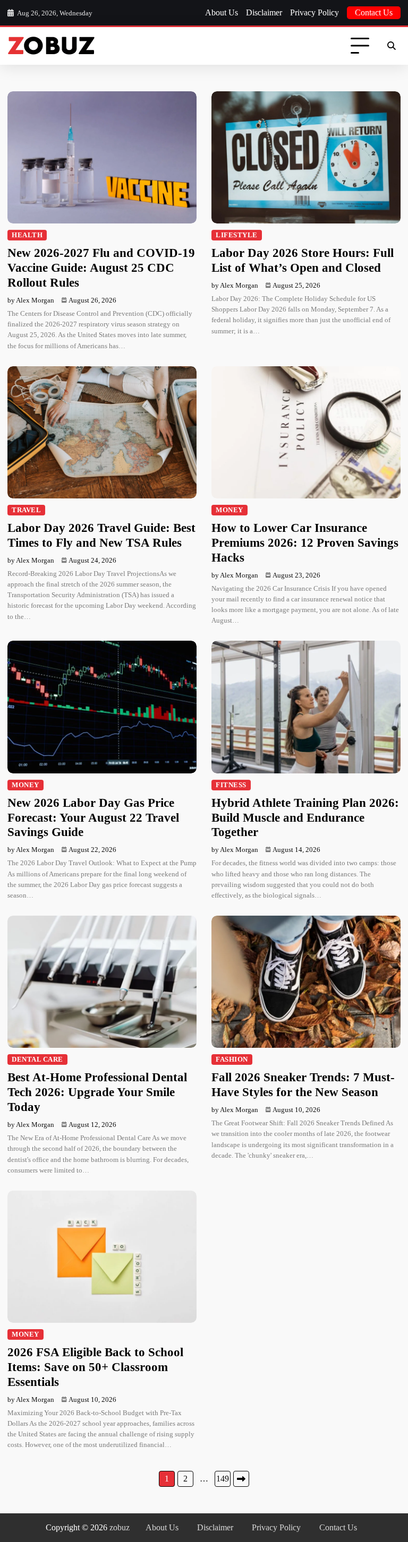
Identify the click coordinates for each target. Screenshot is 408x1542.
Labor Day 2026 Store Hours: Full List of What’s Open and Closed (302, 260)
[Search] (391, 46)
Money (229, 510)
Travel (26, 510)
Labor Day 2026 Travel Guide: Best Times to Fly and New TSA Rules (101, 535)
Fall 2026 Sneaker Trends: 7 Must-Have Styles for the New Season (303, 1084)
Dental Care (37, 1059)
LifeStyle (237, 235)
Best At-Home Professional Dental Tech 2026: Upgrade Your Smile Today (97, 1092)
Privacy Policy (314, 12)
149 (222, 1478)
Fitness (231, 785)
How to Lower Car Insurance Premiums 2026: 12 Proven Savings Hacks (304, 542)
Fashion (232, 1059)
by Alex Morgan (30, 300)
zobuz (119, 1527)
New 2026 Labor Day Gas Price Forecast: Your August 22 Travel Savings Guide (93, 817)
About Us (221, 12)
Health (27, 235)
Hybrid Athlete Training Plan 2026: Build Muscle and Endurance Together (305, 817)
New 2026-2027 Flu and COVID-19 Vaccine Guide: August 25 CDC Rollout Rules (101, 267)
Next (241, 1479)
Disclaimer (264, 12)
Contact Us (374, 12)
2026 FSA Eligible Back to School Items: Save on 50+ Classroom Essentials (95, 1367)
